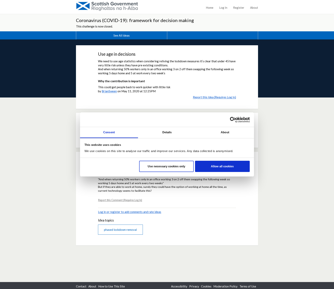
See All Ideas (121, 35)
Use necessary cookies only (166, 166)
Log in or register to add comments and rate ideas (129, 212)
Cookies (206, 286)
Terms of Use (247, 286)
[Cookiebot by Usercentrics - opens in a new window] (233, 120)
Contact (81, 286)
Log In (223, 7)
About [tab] (225, 132)
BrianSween (109, 91)
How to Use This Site (111, 286)
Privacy (194, 286)
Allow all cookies (222, 166)
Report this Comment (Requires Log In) (120, 200)
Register (238, 7)
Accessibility (179, 286)
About (254, 7)
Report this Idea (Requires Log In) (214, 97)
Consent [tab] (109, 132)
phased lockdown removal (120, 229)
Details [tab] (167, 132)
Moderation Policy (225, 286)
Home (209, 7)
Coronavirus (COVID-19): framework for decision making (135, 20)
